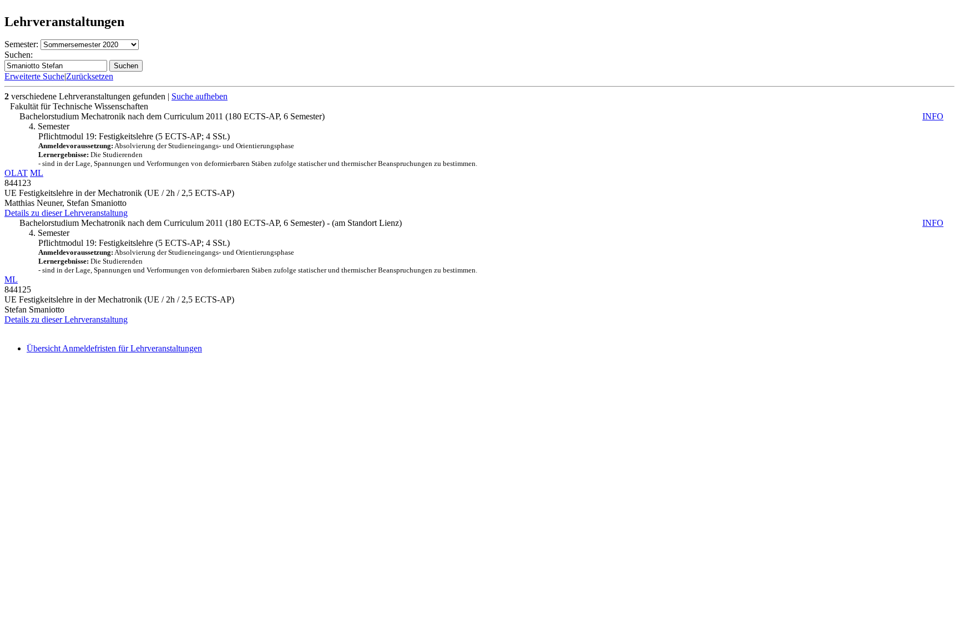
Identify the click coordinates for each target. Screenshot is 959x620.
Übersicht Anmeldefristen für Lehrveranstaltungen (114, 348)
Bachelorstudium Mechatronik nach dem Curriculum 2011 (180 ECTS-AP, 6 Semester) (481, 116)
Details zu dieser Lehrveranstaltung (66, 213)
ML (36, 173)
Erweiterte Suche (34, 76)
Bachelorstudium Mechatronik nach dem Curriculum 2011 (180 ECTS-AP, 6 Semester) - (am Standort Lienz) (481, 223)
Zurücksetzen (89, 76)
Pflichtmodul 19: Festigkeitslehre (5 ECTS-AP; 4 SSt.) (257, 150)
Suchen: (18, 54)
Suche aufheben (199, 96)
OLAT (16, 173)
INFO (932, 116)
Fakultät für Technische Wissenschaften (79, 106)
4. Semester (49, 126)
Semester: (21, 44)
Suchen (126, 66)
